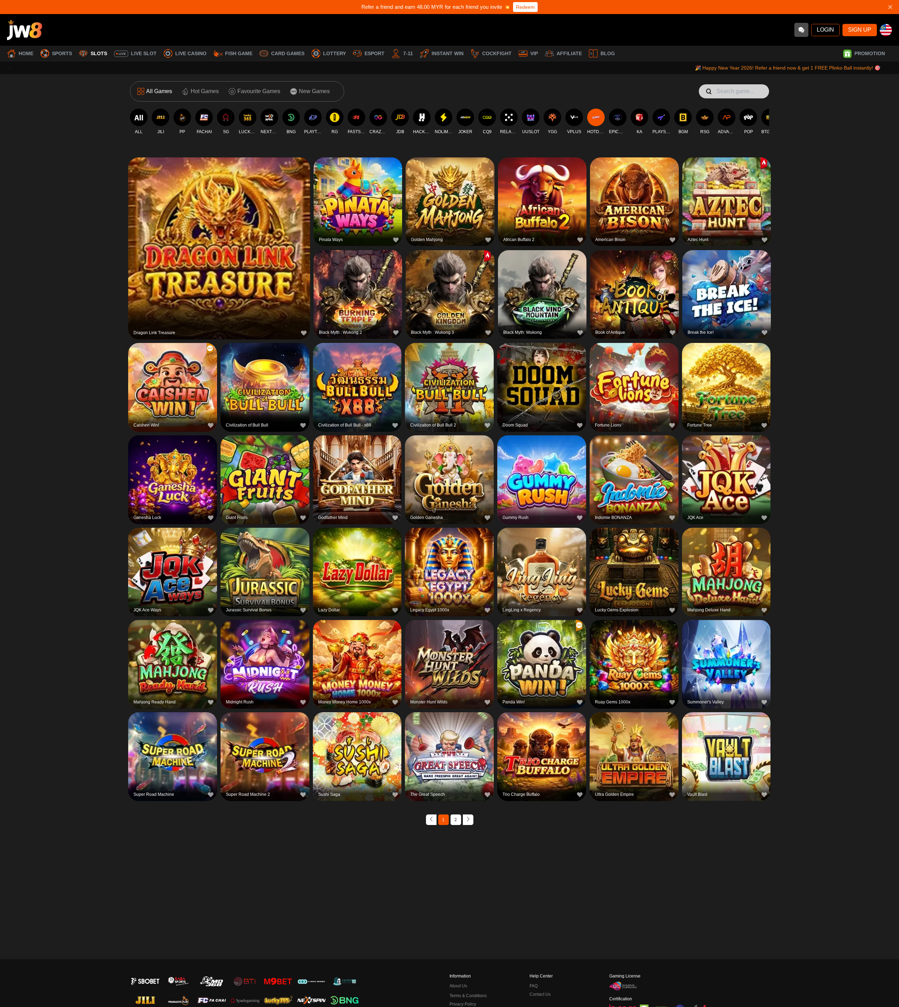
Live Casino (190, 53)
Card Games (287, 53)
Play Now (219, 247)
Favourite (219, 231)
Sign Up (859, 30)
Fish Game (238, 53)
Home (26, 53)
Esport (375, 53)
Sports (62, 53)
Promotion (869, 53)
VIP (534, 53)
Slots (99, 53)
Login (825, 30)
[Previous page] (431, 819)
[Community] (801, 30)
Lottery (334, 53)
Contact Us (540, 994)
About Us (458, 985)
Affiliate (569, 53)
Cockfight (497, 53)
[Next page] (468, 819)
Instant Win (448, 53)
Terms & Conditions (468, 995)
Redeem (525, 7)
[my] (886, 30)
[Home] (24, 30)
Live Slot (144, 53)
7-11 (408, 53)
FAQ (534, 985)
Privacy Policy (463, 1004)
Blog (608, 53)
